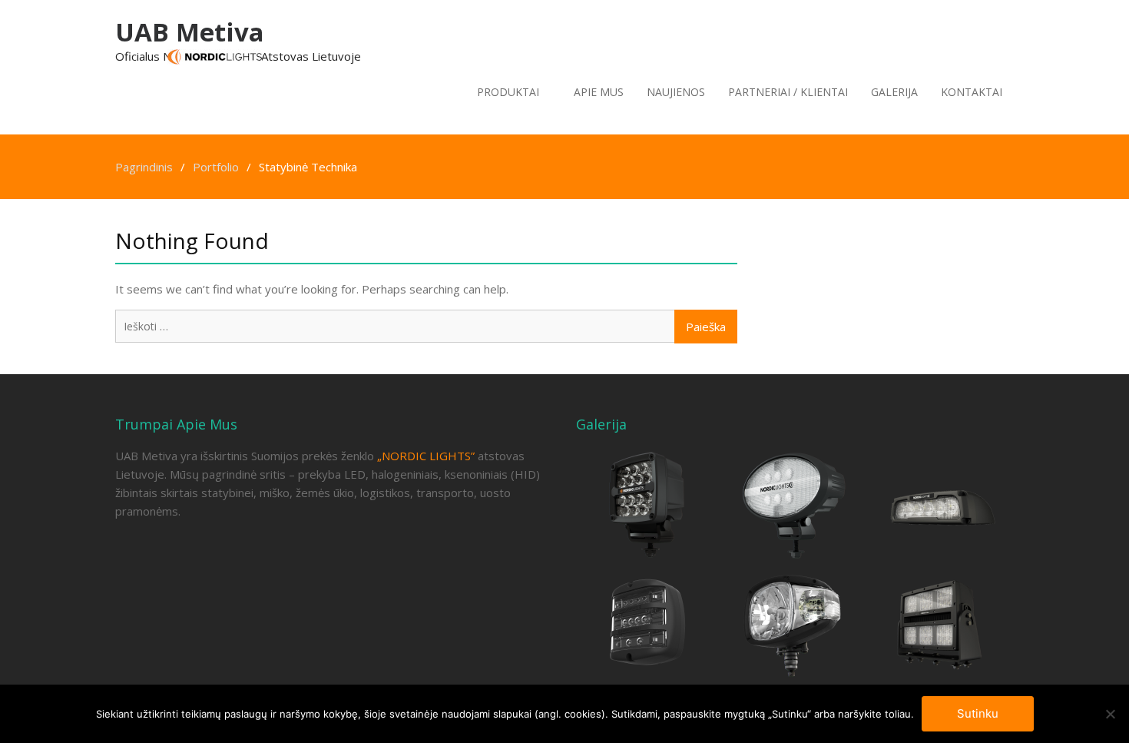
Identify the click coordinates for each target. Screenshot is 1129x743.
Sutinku (977, 713)
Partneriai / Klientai (788, 92)
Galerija (894, 92)
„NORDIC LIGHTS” (426, 455)
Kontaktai (971, 92)
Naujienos (676, 92)
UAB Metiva (189, 32)
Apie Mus (599, 92)
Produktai (508, 92)
